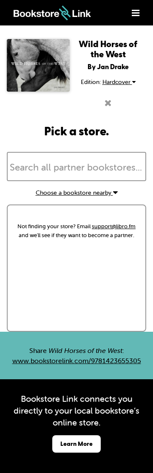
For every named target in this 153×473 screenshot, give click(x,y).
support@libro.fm (114, 226)
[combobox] (76, 167)
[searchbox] (76, 167)
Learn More (76, 443)
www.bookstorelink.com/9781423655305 (76, 360)
